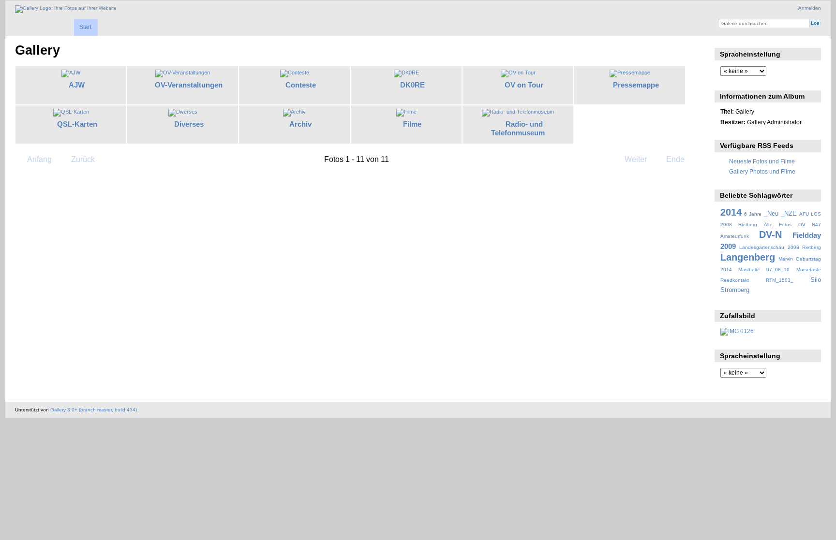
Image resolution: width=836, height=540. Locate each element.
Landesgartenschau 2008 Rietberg (780, 247)
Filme (412, 124)
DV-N (770, 234)
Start (85, 27)
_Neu (771, 213)
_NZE (789, 213)
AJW (77, 85)
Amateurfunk (734, 236)
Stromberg (734, 290)
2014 (731, 212)
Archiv (300, 124)
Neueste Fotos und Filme (762, 161)
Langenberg (747, 257)
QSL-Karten (77, 124)
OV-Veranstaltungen (189, 85)
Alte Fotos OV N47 (792, 224)
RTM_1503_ (779, 280)
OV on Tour (524, 85)
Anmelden (809, 8)
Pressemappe (636, 85)
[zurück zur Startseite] (66, 9)
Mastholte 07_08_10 (764, 269)
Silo (815, 280)
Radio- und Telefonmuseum (518, 128)
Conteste (300, 85)
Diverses (189, 124)
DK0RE (412, 85)
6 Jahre (752, 214)
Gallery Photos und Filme (762, 171)
